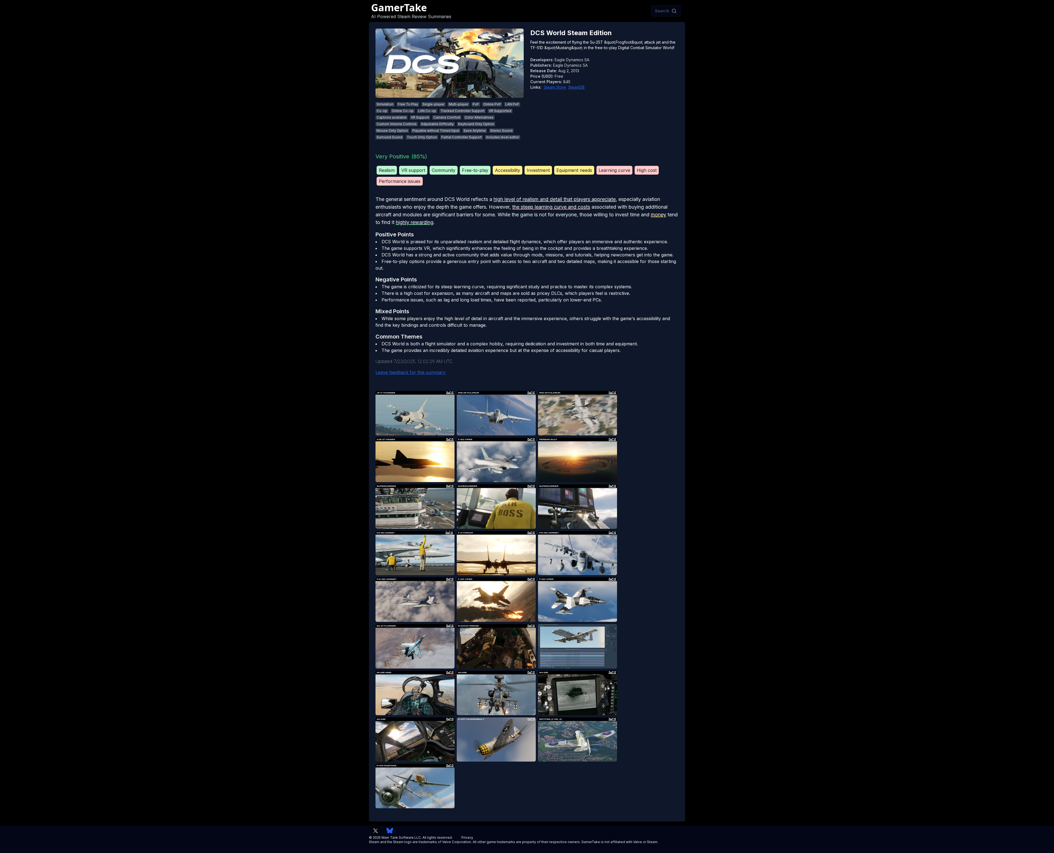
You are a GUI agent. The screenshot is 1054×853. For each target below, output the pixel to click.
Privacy (467, 837)
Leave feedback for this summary (410, 372)
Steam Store (555, 87)
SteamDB (576, 87)
